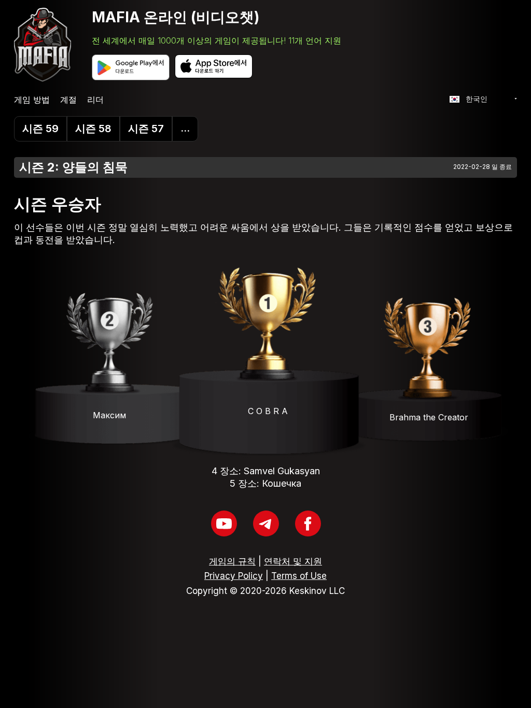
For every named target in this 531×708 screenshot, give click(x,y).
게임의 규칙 (232, 561)
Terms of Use (299, 576)
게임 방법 (32, 99)
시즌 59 (40, 128)
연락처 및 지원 (293, 561)
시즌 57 (146, 128)
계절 (68, 99)
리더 (95, 99)
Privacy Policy (233, 576)
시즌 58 (93, 128)
